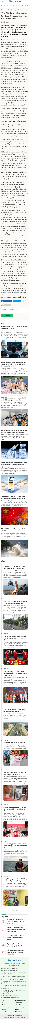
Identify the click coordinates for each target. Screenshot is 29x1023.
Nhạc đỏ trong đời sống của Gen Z (14, 742)
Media (17, 1009)
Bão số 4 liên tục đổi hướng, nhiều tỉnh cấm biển (14, 530)
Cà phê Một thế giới (20, 1004)
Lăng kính (4, 1011)
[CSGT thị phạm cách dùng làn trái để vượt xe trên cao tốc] (15, 728)
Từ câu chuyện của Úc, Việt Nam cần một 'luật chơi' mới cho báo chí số (15, 845)
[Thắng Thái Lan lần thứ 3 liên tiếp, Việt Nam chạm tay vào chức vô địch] (15, 657)
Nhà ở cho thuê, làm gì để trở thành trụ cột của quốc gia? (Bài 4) (15, 602)
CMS (12, 1017)
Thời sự (6, 5)
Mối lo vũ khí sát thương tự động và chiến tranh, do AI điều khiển (16, 952)
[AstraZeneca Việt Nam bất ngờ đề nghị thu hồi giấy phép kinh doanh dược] (14, 450)
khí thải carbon (7, 305)
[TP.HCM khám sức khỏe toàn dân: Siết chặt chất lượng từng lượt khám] (14, 417)
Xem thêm (14, 910)
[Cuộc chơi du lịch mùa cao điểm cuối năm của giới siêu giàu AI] (15, 587)
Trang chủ (3, 9)
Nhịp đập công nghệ (15, 5)
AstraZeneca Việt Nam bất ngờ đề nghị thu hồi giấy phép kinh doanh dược (14, 431)
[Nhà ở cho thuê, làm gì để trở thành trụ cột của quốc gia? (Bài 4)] (15, 622)
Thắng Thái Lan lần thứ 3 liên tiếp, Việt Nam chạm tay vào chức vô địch (14, 638)
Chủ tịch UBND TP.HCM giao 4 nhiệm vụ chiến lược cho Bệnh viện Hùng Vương (15, 673)
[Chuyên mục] (2, 2)
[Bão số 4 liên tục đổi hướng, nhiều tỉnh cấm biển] (14, 548)
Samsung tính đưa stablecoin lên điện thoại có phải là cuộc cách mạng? (14, 463)
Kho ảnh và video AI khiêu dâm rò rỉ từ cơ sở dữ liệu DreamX (15, 937)
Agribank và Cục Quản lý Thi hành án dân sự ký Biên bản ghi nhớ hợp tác (14, 809)
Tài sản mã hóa (19, 1002)
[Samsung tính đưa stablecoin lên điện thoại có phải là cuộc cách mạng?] (14, 484)
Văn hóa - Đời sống (20, 1007)
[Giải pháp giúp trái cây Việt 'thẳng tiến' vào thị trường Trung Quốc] (15, 898)
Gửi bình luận (7, 315)
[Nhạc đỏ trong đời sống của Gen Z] (15, 758)
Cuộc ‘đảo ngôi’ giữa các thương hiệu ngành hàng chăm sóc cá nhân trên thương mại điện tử (13, 364)
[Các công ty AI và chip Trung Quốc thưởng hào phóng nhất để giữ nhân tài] (14, 516)
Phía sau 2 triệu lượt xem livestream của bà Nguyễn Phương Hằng (16, 929)
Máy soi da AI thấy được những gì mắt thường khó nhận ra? (14, 773)
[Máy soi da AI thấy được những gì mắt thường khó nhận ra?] (15, 793)
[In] (23, 301)
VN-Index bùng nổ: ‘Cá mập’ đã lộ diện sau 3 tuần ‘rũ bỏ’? (14, 327)
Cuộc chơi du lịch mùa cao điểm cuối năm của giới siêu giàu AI (14, 567)
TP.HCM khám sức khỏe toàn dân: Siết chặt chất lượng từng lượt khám (14, 399)
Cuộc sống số (5, 1007)
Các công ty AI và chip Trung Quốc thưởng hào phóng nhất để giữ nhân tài (14, 497)
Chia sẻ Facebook (7, 301)
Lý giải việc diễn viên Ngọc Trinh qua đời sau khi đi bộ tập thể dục (16, 921)
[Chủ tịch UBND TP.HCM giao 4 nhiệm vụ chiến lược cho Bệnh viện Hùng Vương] (15, 695)
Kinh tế (3, 1004)
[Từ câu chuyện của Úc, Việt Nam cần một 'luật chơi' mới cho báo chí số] (15, 864)
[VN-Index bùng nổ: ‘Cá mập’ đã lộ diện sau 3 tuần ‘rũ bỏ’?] (14, 349)
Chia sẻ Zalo (17, 301)
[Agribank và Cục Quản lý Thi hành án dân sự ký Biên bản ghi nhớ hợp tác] (15, 829)
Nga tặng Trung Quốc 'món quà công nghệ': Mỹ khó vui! (16, 945)
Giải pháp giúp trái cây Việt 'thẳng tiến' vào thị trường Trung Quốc (15, 880)
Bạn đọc (4, 1009)
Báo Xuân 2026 (19, 1011)
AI (22, 5)
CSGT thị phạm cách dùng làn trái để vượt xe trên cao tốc (14, 710)
